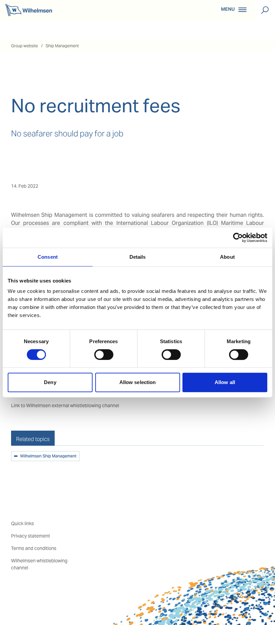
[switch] (103, 354)
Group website (24, 45)
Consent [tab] (48, 257)
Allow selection (137, 382)
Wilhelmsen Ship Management (48, 456)
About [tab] (227, 257)
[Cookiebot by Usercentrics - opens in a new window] (238, 238)
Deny (50, 382)
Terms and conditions (33, 548)
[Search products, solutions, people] (265, 10)
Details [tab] (137, 257)
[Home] (28, 10)
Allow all (225, 382)
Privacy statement (30, 536)
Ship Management (62, 45)
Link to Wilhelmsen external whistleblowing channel (65, 405)
